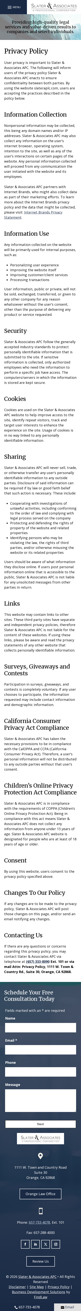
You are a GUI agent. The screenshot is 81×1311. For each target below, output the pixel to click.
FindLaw (40, 1297)
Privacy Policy (59, 1287)
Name (10, 1018)
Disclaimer (17, 1287)
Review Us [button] (40, 1261)
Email (11, 1040)
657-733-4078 (39, 1222)
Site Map (37, 1287)
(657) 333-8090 (38, 961)
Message (12, 1084)
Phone (10, 1062)
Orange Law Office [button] (40, 1194)
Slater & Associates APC (37, 1276)
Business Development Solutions (38, 1292)
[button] (14, 7)
